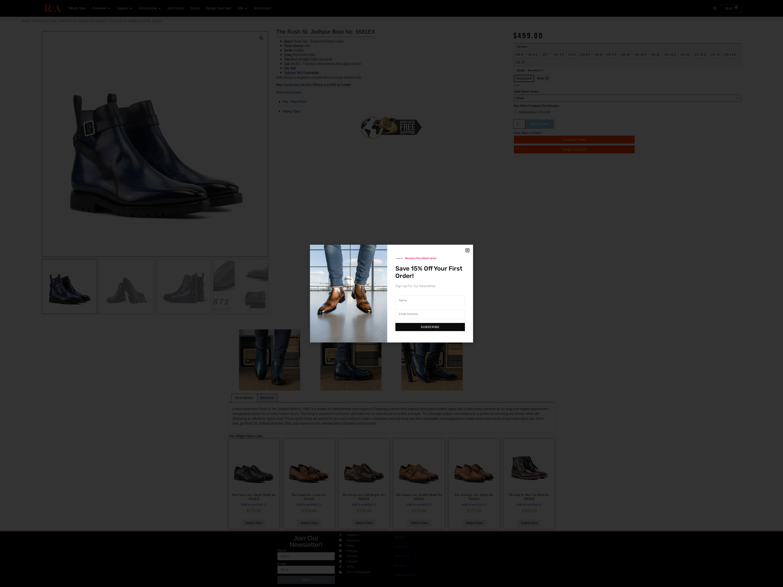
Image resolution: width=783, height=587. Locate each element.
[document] (391, 293)
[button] (467, 250)
